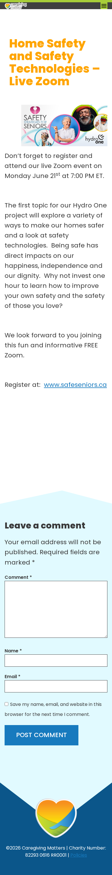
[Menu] (104, 5)
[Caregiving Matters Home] (33, 5)
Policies (78, 855)
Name (13, 651)
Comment (18, 577)
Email (12, 676)
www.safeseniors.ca (75, 384)
